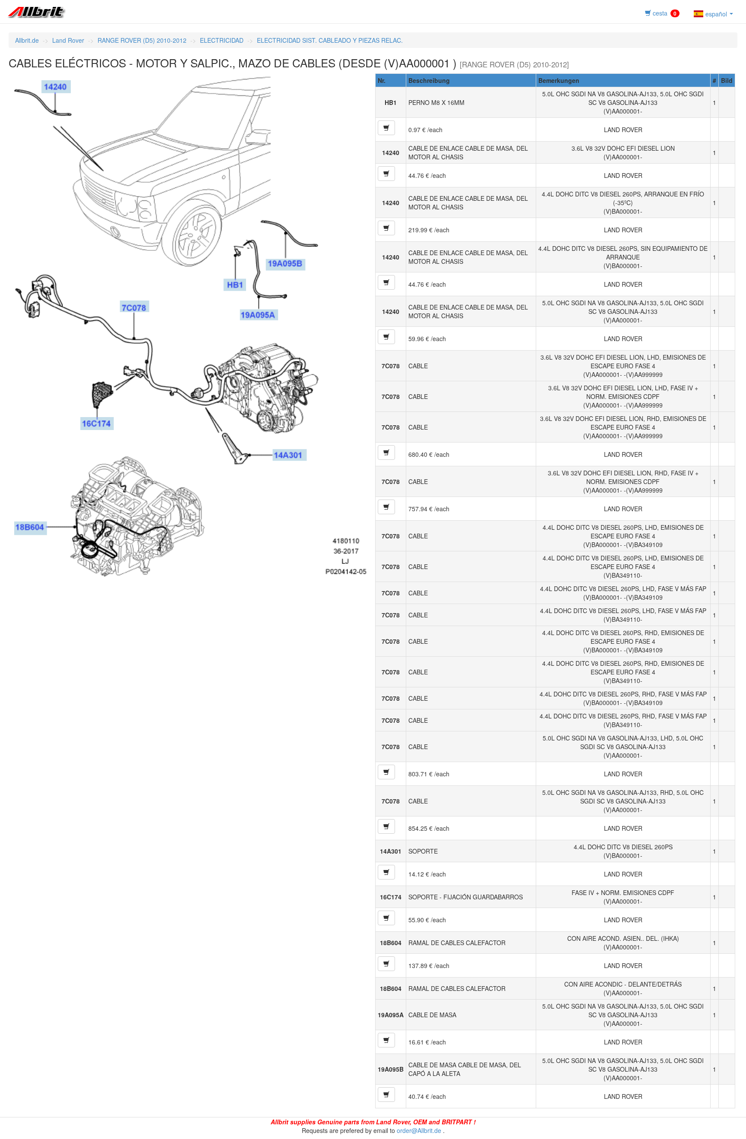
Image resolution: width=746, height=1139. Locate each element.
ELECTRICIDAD (221, 40)
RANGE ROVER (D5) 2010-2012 (142, 40)
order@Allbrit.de (419, 1130)
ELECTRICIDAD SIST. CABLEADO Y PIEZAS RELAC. (330, 40)
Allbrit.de (27, 40)
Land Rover (68, 40)
